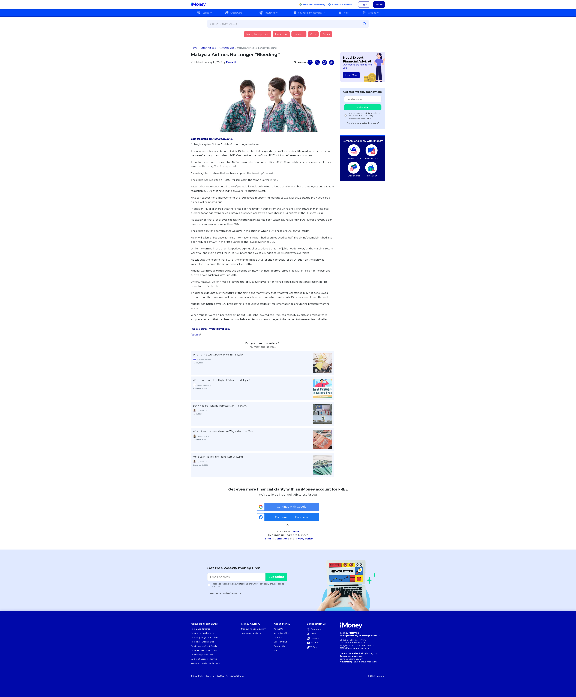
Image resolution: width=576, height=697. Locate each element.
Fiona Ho (231, 62)
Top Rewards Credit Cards (204, 646)
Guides (326, 34)
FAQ (276, 650)
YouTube (314, 642)
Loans (205, 12)
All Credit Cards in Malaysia (204, 659)
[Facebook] (310, 62)
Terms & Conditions (276, 538)
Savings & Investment (310, 12)
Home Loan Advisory (251, 633)
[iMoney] (198, 4)
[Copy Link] (331, 62)
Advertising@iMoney (235, 676)
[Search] (364, 24)
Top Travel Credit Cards (202, 642)
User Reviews (280, 642)
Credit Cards (354, 176)
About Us (278, 629)
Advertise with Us (342, 4)
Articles (372, 12)
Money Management (257, 34)
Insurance (270, 12)
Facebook (315, 629)
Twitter (313, 633)
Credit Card (236, 12)
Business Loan (371, 158)
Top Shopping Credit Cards (204, 637)
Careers (278, 637)
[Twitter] (317, 62)
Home (194, 48)
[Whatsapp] (324, 62)
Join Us (379, 4)
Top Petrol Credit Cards (202, 633)
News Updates (226, 48)
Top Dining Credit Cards (202, 654)
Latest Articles (208, 48)
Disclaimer (210, 676)
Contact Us (279, 646)
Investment (281, 34)
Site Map (220, 676)
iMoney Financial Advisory (253, 629)
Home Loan (371, 176)
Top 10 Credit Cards (200, 629)
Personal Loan (354, 158)
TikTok (313, 647)
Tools (345, 12)
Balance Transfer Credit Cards (205, 663)
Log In (364, 4)
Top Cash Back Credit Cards (204, 650)
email (296, 531)
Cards (313, 34)
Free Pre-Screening (314, 4)
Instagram (315, 638)
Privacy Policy (304, 538)
